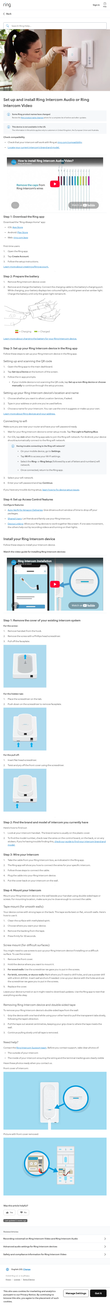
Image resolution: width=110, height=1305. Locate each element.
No (25, 1212)
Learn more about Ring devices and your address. (29, 413)
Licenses (17, 1280)
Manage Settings (76, 1293)
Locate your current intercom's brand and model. (34, 147)
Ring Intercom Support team (31, 1047)
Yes (11, 1212)
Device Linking (15, 523)
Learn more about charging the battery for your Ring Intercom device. (40, 338)
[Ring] (7, 5)
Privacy (8, 1280)
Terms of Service (29, 1280)
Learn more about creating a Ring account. (26, 266)
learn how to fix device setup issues (60, 489)
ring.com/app (20, 237)
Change (27, 1269)
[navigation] (55, 23)
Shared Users (15, 518)
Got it (98, 1293)
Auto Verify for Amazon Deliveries (25, 510)
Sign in (96, 5)
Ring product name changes (32, 118)
